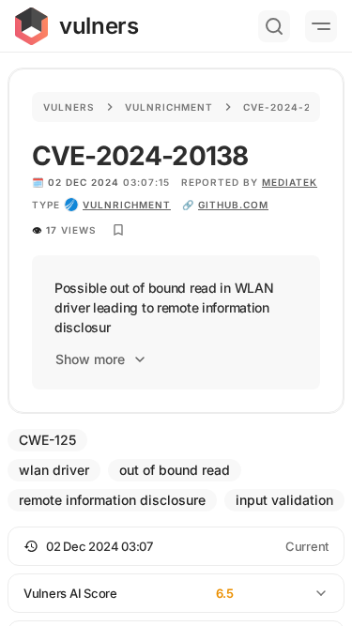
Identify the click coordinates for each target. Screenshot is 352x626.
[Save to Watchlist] (118, 230)
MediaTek (289, 182)
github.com (233, 204)
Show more (90, 359)
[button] (176, 546)
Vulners (69, 107)
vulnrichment (127, 204)
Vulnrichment (169, 107)
